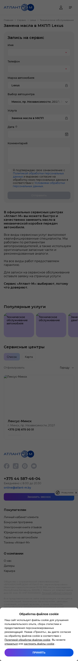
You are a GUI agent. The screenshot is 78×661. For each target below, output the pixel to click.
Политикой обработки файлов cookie (27, 639)
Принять (39, 652)
